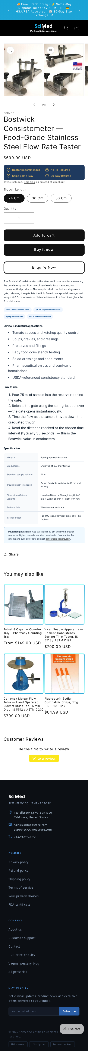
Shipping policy (19, 879)
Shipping (29, 181)
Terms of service (21, 887)
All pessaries (18, 972)
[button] (9, 28)
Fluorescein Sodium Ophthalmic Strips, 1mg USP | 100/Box (61, 702)
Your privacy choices (23, 896)
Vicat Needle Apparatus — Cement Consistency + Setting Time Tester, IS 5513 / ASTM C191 (63, 635)
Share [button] (14, 554)
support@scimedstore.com (33, 829)
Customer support (22, 938)
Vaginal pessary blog (24, 963)
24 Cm (14, 198)
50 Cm (61, 198)
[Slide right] (54, 104)
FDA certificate (20, 904)
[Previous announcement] (8, 9)
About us (15, 929)
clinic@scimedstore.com (58, 538)
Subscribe (69, 1011)
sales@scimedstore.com (30, 825)
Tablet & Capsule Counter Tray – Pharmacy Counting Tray (23, 633)
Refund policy (18, 870)
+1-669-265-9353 (25, 837)
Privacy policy (18, 862)
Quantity (10, 208)
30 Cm (37, 198)
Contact (14, 946)
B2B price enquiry (22, 955)
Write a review (44, 758)
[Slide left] (34, 104)
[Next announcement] (80, 9)
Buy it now (44, 249)
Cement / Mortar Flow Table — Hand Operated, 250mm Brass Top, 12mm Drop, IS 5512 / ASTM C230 (24, 704)
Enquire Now (44, 267)
